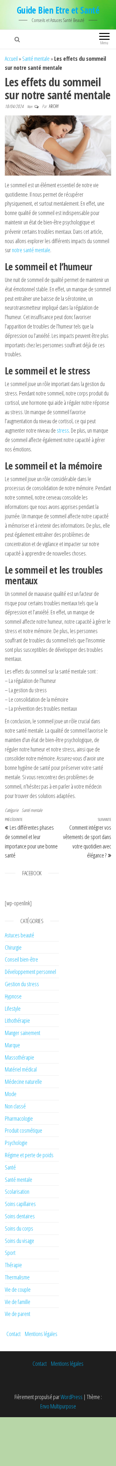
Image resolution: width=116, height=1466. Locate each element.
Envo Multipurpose (58, 1406)
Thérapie (13, 1265)
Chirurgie (13, 947)
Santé (10, 1167)
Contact (13, 1334)
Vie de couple (18, 1289)
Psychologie (16, 1143)
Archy (54, 106)
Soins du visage (19, 1241)
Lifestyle (13, 1008)
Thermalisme (17, 1277)
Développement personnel (30, 972)
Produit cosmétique (23, 1130)
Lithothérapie (17, 1020)
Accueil (11, 58)
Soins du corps (19, 1228)
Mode (10, 1094)
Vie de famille (17, 1302)
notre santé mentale (31, 250)
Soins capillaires (20, 1204)
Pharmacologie (19, 1118)
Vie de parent (17, 1314)
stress (63, 430)
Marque (12, 1045)
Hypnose (13, 996)
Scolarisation (17, 1191)
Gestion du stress (22, 984)
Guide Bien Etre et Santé (58, 10)
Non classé (15, 1106)
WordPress (71, 1397)
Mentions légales (41, 1334)
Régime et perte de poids (29, 1155)
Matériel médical (21, 1069)
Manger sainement (22, 1033)
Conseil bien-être (21, 959)
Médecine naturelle (23, 1081)
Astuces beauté (19, 935)
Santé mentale (36, 58)
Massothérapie (19, 1057)
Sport (10, 1252)
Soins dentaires (20, 1216)
